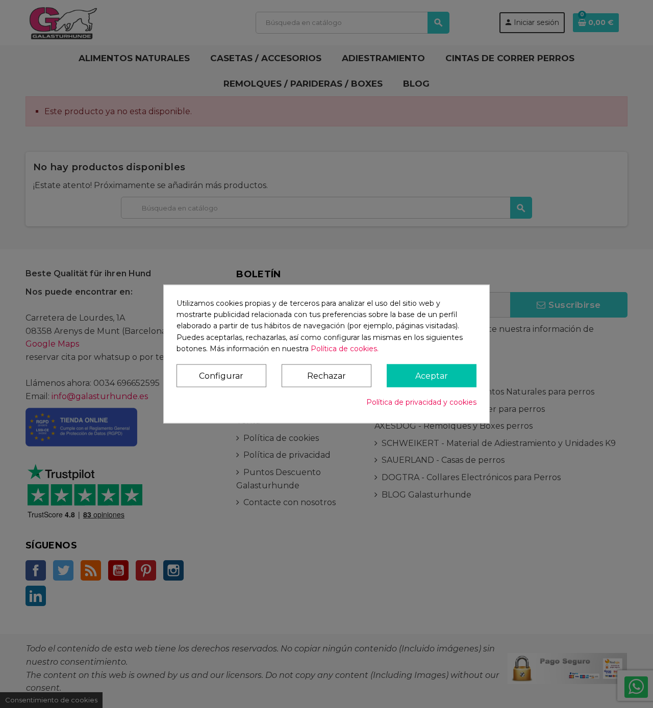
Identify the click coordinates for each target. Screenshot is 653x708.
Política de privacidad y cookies (421, 402)
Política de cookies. (345, 348)
